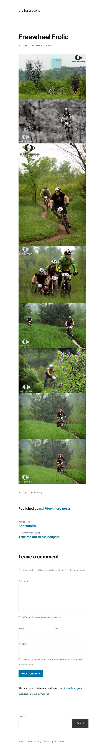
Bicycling (38, 492)
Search (22, 716)
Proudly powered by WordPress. (49, 741)
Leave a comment (43, 45)
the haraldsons (29, 10)
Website (22, 644)
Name (22, 628)
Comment (24, 581)
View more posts (58, 508)
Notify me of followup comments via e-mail (42, 617)
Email (57, 628)
